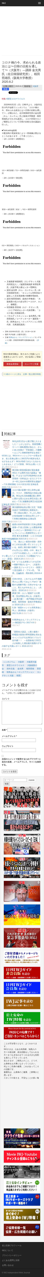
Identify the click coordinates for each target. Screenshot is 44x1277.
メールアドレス (9, 736)
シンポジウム (9, 662)
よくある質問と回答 (11, 1260)
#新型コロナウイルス (15, 99)
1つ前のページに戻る (12, 374)
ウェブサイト (8, 746)
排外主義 (11, 669)
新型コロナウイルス (15, 665)
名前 (4, 730)
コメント (6, 699)
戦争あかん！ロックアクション (21, 337)
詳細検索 (31, 780)
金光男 (20, 669)
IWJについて (7, 1250)
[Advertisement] (22, 31)
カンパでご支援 (31, 364)
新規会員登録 (12, 364)
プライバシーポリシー (12, 1255)
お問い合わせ (8, 1265)
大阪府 (35, 86)
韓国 (18, 675)
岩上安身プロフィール (12, 1245)
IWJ (4, 3)
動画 (5, 89)
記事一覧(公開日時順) (32, 374)
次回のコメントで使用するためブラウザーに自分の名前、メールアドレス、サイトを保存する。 (21, 762)
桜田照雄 (30, 669)
